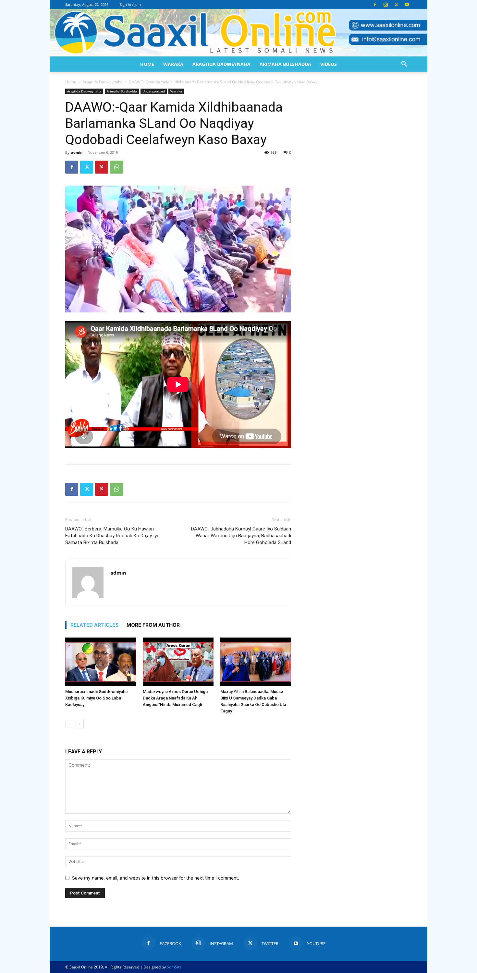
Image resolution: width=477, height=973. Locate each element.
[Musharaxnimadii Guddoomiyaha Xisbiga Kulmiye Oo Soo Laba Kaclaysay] (100, 662)
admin (76, 152)
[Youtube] (407, 4)
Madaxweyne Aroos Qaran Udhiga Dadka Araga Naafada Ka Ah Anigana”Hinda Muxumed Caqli (175, 698)
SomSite (174, 967)
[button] (404, 65)
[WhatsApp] (116, 167)
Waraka (173, 64)
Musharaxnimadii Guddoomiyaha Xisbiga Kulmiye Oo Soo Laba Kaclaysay (96, 698)
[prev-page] (69, 724)
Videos (328, 64)
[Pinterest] (101, 167)
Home (147, 64)
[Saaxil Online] (238, 32)
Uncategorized (153, 91)
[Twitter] (396, 4)
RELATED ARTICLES (94, 625)
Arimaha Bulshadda (285, 64)
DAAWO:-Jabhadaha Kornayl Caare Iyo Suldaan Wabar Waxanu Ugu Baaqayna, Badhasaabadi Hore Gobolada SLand (241, 535)
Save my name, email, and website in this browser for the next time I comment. (155, 878)
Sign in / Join (130, 4)
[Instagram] (385, 4)
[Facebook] (375, 4)
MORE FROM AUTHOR (153, 625)
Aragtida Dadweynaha (221, 64)
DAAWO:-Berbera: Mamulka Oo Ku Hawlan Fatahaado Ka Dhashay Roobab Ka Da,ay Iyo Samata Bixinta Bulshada (112, 535)
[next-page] (80, 724)
